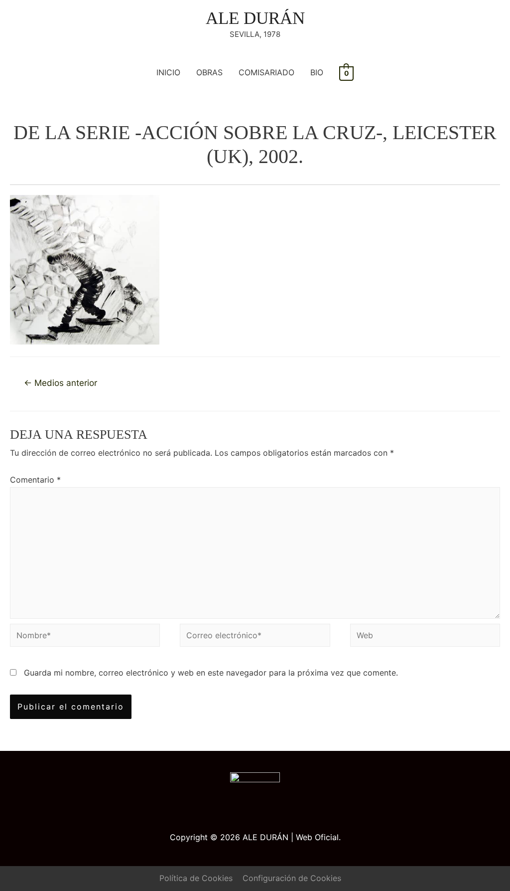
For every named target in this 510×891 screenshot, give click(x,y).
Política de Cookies (196, 878)
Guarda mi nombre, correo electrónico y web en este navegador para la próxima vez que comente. (211, 673)
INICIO (168, 72)
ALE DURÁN (255, 18)
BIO (316, 72)
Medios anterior (60, 382)
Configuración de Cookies (292, 878)
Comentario (35, 480)
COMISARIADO (266, 72)
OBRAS (209, 72)
